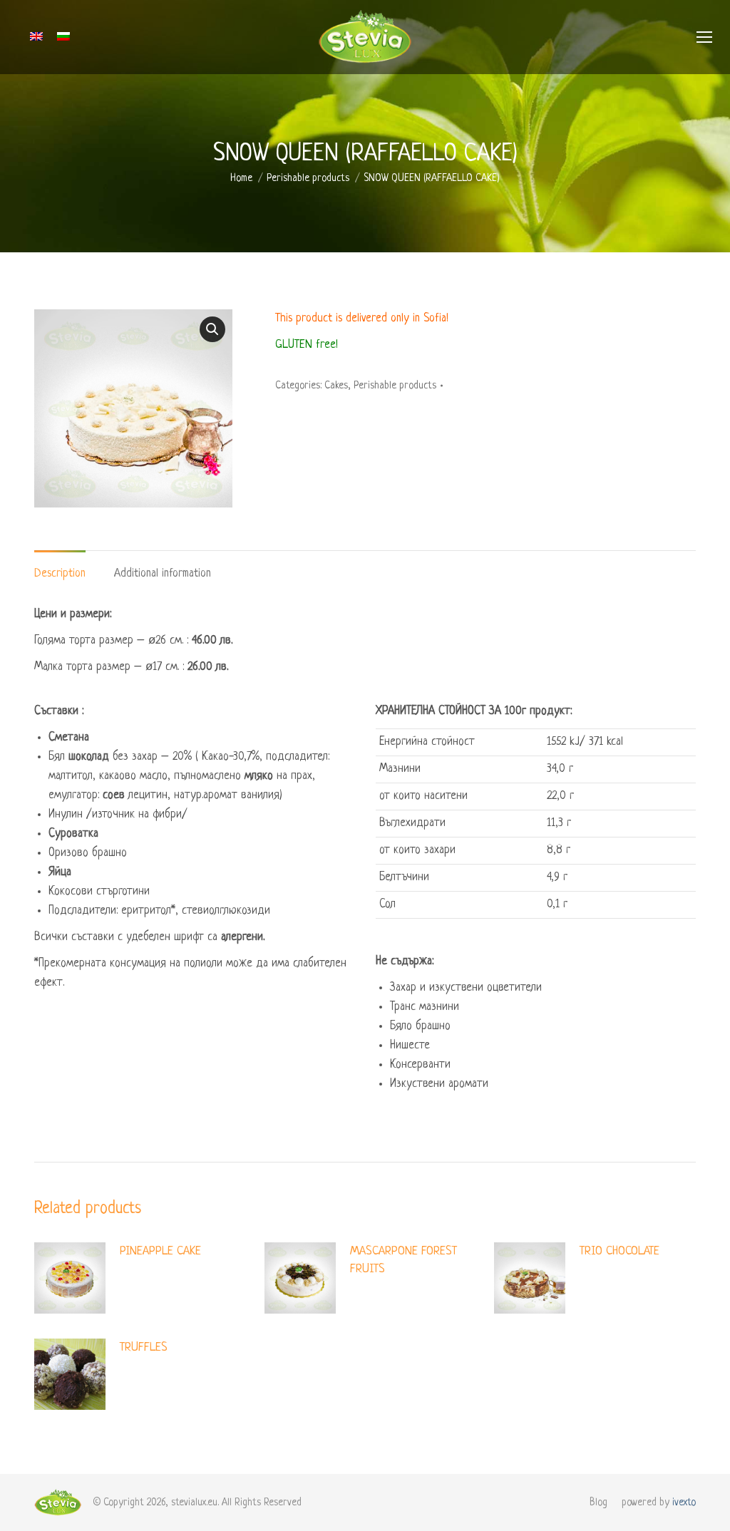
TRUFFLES (144, 1347)
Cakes (336, 385)
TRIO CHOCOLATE (619, 1251)
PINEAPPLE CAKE (160, 1251)
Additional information (162, 573)
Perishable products (395, 385)
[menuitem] (598, 1502)
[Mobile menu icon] (704, 37)
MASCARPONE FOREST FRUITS (403, 1260)
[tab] (60, 567)
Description (60, 573)
